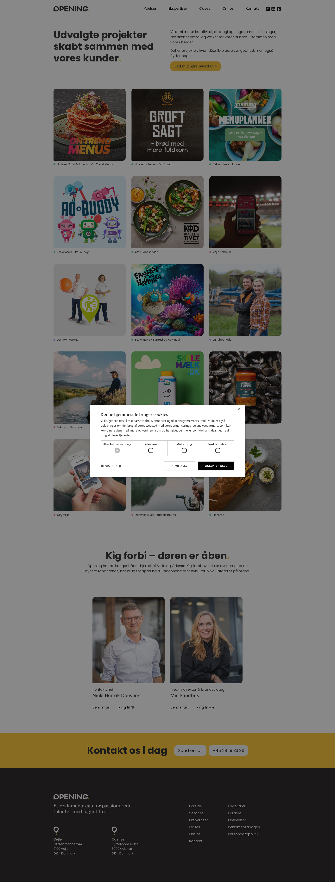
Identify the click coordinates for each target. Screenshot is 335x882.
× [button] (238, 409)
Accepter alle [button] (216, 466)
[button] (112, 466)
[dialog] (167, 441)
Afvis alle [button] (179, 466)
